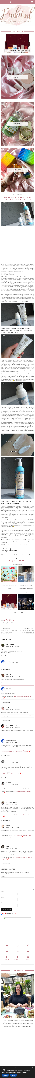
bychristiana (11, 802)
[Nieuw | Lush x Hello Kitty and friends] (9, 574)
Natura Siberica (11, 623)
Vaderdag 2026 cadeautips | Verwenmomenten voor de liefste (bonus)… (25, 588)
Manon (8, 688)
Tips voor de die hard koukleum (21, 716)
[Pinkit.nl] (17, 14)
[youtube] (15, 2)
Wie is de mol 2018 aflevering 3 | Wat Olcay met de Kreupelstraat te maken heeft (16, 836)
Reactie (3, 876)
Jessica (9, 783)
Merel (8, 825)
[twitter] (5, 2)
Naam (2, 891)
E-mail (2, 897)
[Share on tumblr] (10, 620)
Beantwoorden (6, 656)
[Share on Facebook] (6, 620)
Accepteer (5, 1075)
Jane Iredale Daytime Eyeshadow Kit (22, 696)
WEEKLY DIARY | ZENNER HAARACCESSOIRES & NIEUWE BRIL (27, 631)
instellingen (24, 1072)
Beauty (5, 623)
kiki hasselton (12, 725)
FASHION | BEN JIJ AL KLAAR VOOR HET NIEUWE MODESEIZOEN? (9, 631)
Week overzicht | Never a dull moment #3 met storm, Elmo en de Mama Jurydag (17, 772)
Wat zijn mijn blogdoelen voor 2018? (22, 791)
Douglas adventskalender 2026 (9, 612)
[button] (33, 2)
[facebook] (10, 2)
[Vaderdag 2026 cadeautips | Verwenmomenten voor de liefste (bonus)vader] (26, 574)
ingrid (8, 674)
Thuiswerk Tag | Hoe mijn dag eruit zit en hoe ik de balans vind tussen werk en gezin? (16, 750)
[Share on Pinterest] (9, 620)
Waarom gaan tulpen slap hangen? (24, 814)
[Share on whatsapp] (12, 620)
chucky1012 (10, 645)
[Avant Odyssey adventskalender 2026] (26, 602)
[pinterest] (12, 2)
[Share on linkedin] (13, 620)
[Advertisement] (17, 244)
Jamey (8, 707)
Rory (8, 846)
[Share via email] (5, 620)
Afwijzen (13, 1075)
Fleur (8, 761)
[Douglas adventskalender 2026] (9, 602)
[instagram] (8, 2)
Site (2, 902)
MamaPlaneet (11, 740)
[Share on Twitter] (8, 620)
